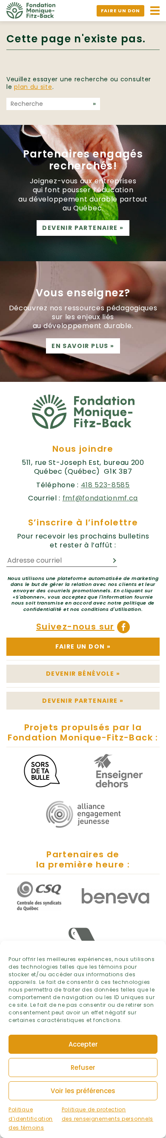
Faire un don (120, 10)
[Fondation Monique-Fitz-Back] (30, 10)
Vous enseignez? (83, 293)
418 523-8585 (105, 485)
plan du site (33, 87)
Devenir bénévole (83, 673)
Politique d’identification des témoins (31, 1118)
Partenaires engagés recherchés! (83, 160)
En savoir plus (83, 346)
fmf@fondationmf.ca (100, 498)
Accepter (83, 1044)
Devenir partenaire (82, 228)
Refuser (83, 1067)
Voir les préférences (83, 1090)
